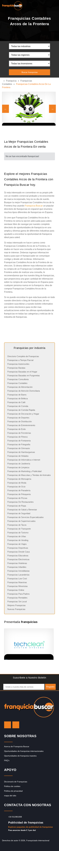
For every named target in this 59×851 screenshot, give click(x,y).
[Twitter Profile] (7, 724)
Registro (50, 687)
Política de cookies (12, 786)
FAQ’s (6, 760)
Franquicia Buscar (34, 206)
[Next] (52, 109)
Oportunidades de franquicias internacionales (23, 751)
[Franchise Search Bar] (48, 5)
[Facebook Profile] (15, 724)
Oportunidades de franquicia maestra (20, 756)
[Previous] (5, 109)
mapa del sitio (10, 795)
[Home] (2, 81)
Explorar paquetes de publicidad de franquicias (30, 827)
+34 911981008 (15, 817)
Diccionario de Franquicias (15, 782)
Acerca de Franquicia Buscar (16, 746)
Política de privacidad (13, 791)
